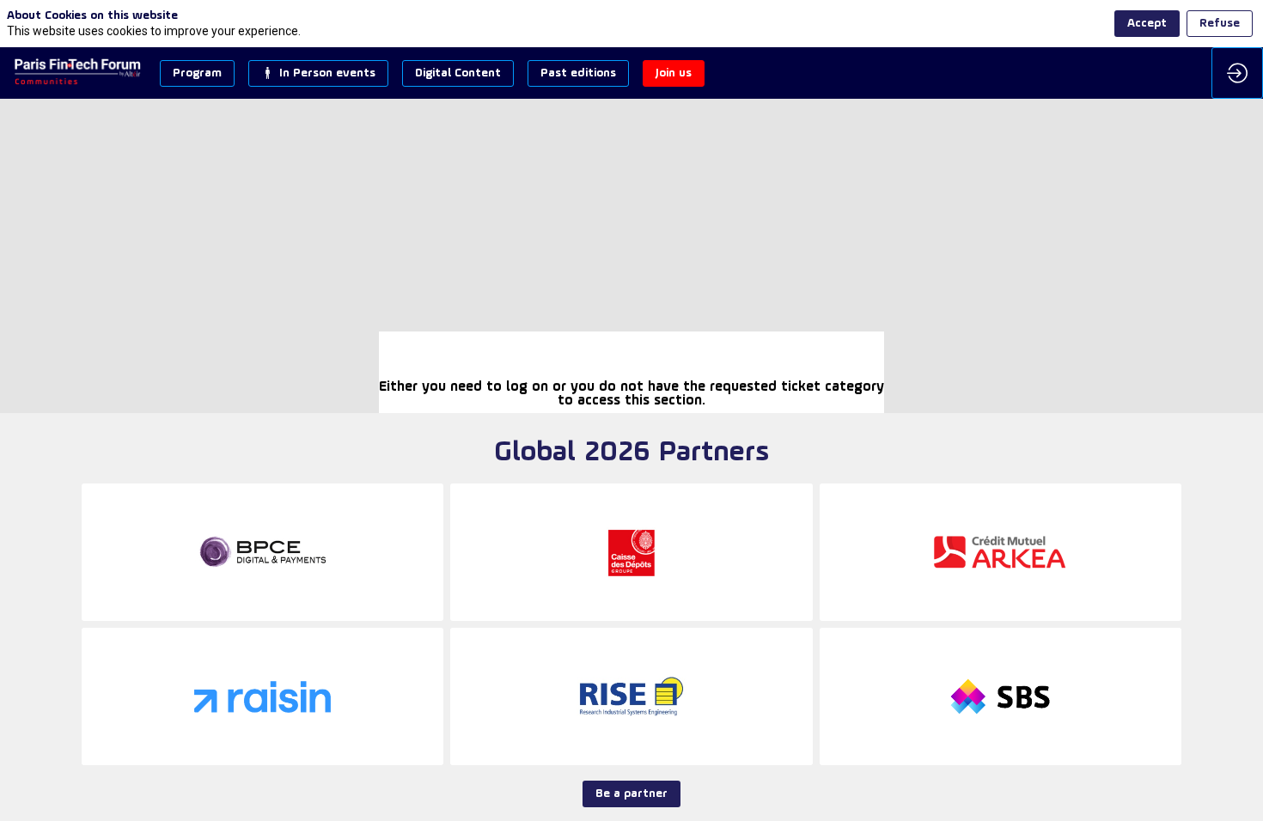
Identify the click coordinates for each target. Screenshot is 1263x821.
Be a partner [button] (631, 794)
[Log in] (1237, 73)
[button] (197, 73)
